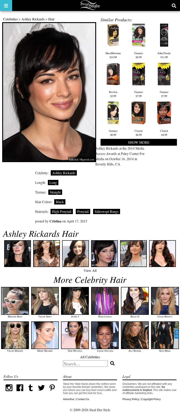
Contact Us (82, 399)
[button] (6, 5)
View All (90, 270)
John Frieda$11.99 (164, 55)
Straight (55, 192)
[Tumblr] (30, 392)
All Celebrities (90, 357)
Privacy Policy (130, 399)
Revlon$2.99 (113, 94)
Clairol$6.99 (139, 133)
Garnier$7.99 (138, 94)
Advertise (68, 399)
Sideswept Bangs (107, 211)
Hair (51, 19)
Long (53, 182)
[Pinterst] (52, 392)
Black (60, 201)
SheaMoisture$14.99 (113, 55)
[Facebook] (19, 392)
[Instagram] (9, 392)
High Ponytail (61, 211)
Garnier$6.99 (138, 55)
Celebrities (10, 19)
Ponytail (83, 211)
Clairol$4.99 (164, 133)
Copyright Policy (151, 399)
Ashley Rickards (33, 19)
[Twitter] (41, 392)
